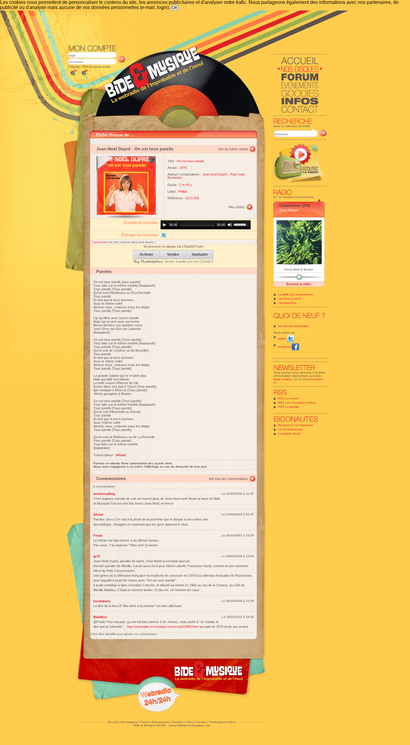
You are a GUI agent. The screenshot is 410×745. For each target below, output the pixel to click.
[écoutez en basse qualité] (73, 76)
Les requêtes (287, 302)
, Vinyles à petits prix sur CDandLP (173, 261)
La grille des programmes (295, 294)
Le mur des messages (293, 326)
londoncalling (104, 494)
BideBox (100, 617)
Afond (98, 514)
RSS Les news (288, 398)
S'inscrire (74, 66)
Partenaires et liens (222, 722)
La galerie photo (289, 433)
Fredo (98, 535)
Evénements (160, 722)
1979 (183, 167)
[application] (206, 224)
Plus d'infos (236, 207)
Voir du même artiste (233, 149)
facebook (285, 346)
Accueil (113, 722)
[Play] (164, 224)
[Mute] (230, 224)
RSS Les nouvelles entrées (297, 402)
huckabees (101, 601)
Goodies (177, 722)
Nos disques (128, 722)
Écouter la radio (298, 284)
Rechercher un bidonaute (295, 425)
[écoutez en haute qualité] (84, 76)
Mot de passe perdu (97, 66)
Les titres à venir (289, 298)
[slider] (242, 224)
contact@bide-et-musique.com (189, 725)
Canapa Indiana (289, 205)
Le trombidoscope (290, 429)
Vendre (173, 255)
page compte (282, 379)
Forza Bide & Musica (299, 269)
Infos (189, 722)
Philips (182, 191)
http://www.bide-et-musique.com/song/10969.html (162, 626)
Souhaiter (200, 255)
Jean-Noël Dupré (113, 148)
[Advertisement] (197, 27)
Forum (144, 722)
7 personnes (100, 242)
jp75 (96, 556)
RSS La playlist (288, 406)
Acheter (146, 255)
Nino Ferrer (288, 210)
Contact (201, 722)
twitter (282, 338)
